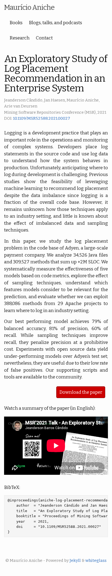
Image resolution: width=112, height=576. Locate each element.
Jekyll (75, 560)
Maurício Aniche (29, 7)
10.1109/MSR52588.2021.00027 (41, 118)
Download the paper (80, 392)
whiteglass (96, 560)
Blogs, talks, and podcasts (55, 23)
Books (16, 23)
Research (20, 38)
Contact (44, 38)
